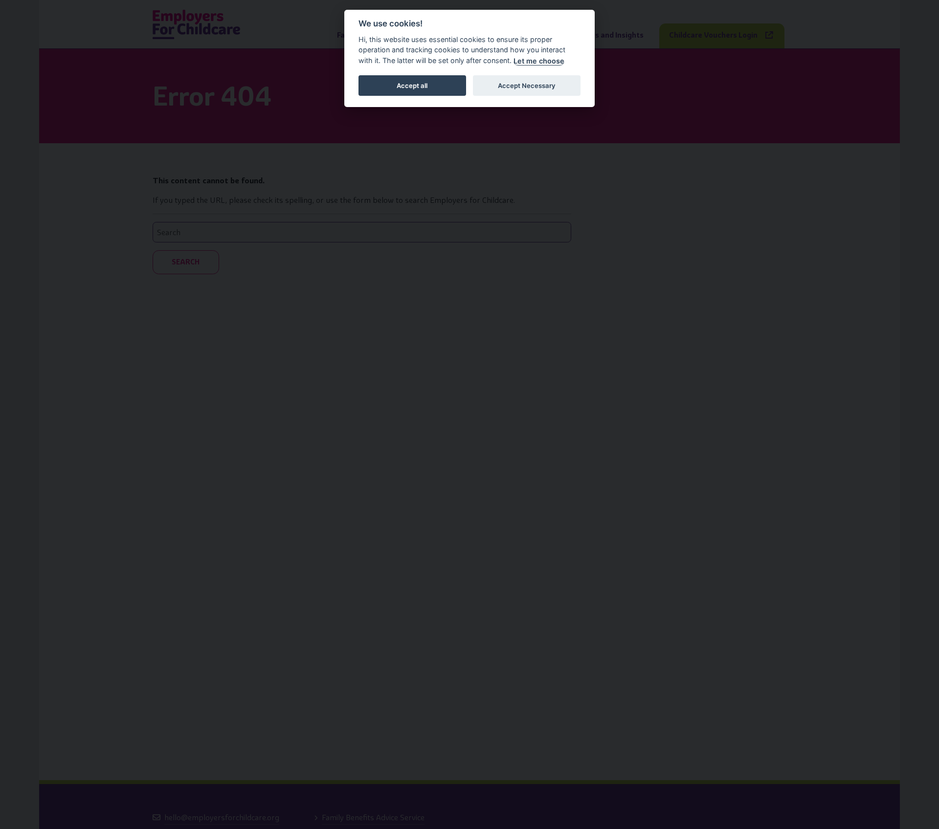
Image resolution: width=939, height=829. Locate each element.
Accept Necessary (527, 85)
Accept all (412, 85)
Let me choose (539, 61)
